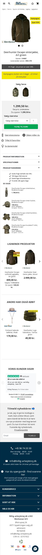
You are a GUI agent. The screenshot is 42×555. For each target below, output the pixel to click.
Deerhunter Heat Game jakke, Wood (30, 273)
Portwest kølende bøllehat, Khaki (12, 331)
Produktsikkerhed (12, 168)
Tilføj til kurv (21, 126)
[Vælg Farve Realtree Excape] (16, 93)
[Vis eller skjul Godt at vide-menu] (38, 502)
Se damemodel (11, 146)
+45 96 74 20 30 (23, 448)
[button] (35, 548)
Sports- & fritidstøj (18, 9)
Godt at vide (8, 502)
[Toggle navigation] (4, 3)
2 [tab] (22, 46)
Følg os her (8, 509)
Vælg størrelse (11, 116)
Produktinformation (13, 156)
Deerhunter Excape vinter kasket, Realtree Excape (23, 201)
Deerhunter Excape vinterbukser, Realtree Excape (23, 189)
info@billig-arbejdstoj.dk (23, 461)
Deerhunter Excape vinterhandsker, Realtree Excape (24, 213)
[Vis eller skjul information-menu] (38, 495)
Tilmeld (32, 435)
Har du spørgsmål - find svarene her (23, 473)
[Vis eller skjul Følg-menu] (38, 509)
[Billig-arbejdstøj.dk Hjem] (21, 3)
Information (9, 495)
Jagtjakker (35, 9)
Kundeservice (9, 489)
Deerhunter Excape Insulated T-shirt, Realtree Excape (25, 226)
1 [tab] (19, 46)
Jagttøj (28, 9)
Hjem (4, 9)
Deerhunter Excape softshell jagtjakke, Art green (12, 274)
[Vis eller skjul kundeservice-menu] (38, 489)
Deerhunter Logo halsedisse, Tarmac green (30, 332)
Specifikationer (10, 162)
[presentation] (38, 261)
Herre (9, 9)
